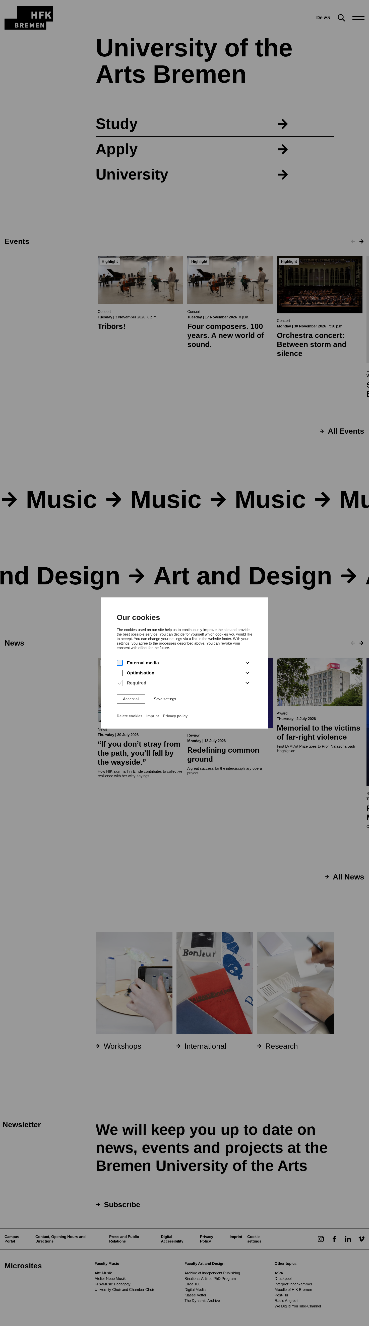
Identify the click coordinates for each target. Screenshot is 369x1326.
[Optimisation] (120, 673)
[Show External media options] (247, 663)
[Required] (120, 683)
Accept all (131, 699)
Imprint (152, 716)
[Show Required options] (247, 683)
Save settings (165, 699)
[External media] (120, 663)
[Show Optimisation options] (247, 673)
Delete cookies (129, 716)
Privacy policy (175, 716)
